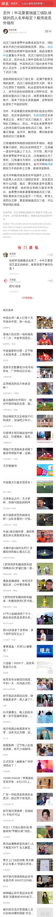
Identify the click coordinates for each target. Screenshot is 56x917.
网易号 (14, 3)
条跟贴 (27, 297)
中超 (6, 55)
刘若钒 (38, 115)
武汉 (50, 47)
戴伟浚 (49, 164)
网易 (5, 3)
